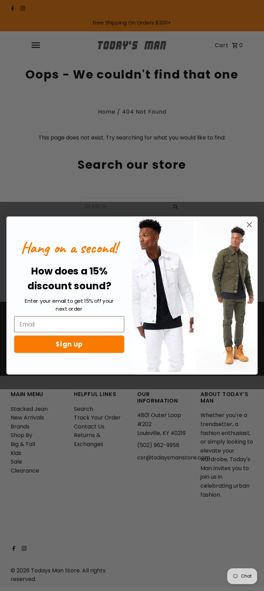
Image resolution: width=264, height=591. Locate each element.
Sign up (69, 344)
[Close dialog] (249, 224)
